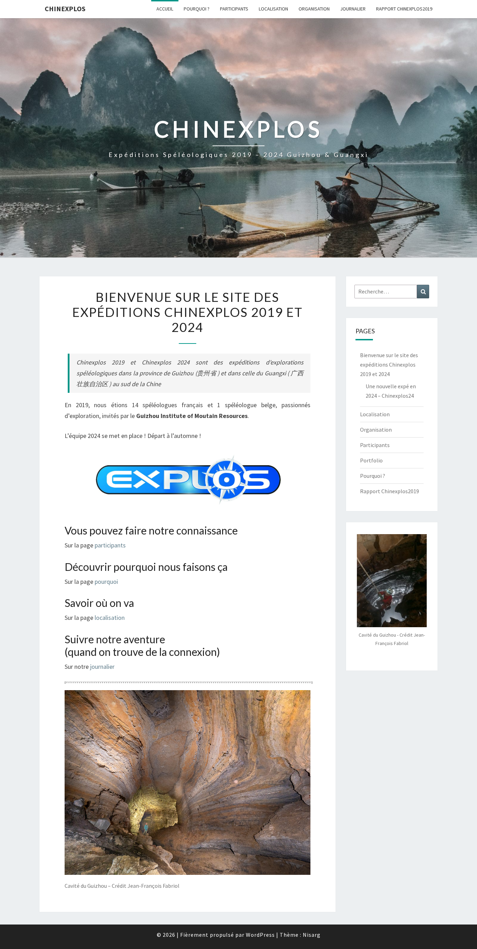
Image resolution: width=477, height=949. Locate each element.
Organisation (314, 9)
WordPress (260, 934)
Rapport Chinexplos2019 (404, 9)
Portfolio (371, 460)
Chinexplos (65, 8)
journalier (102, 667)
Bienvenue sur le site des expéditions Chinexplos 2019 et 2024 (389, 364)
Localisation (273, 9)
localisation (110, 618)
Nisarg (312, 934)
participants (110, 545)
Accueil (164, 9)
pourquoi (106, 582)
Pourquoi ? (197, 9)
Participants (234, 9)
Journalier (353, 9)
